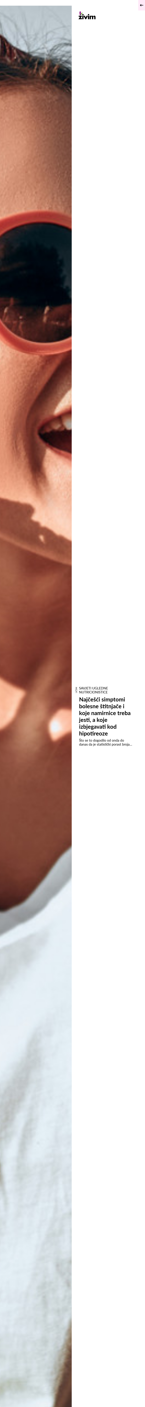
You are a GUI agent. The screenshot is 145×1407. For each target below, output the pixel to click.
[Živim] (106, 15)
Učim (76, 690)
